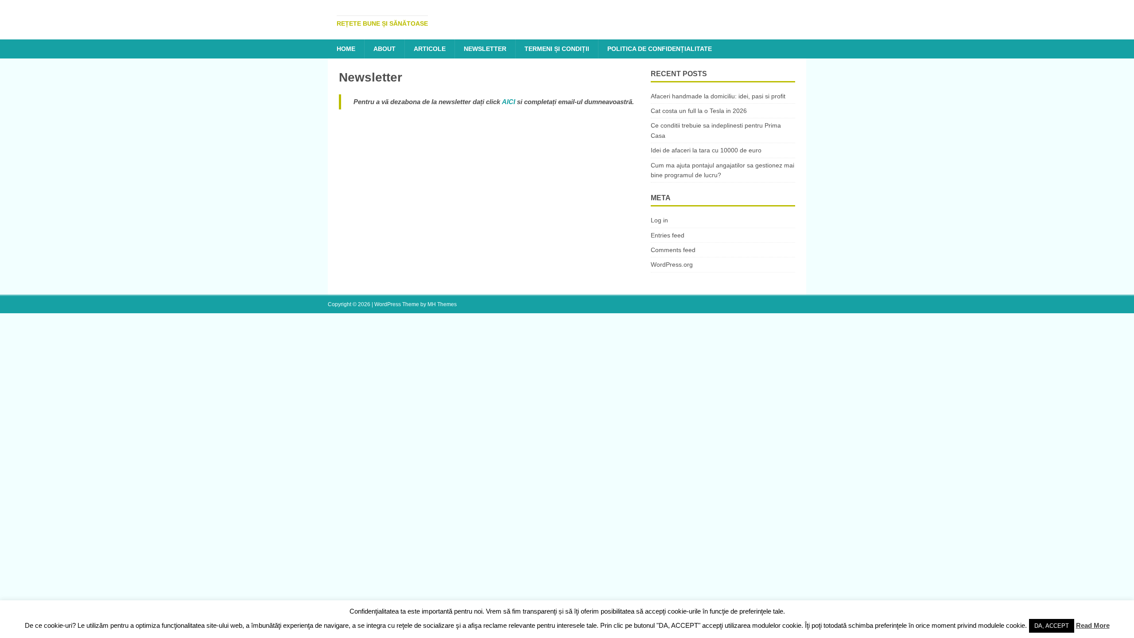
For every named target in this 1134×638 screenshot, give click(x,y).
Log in (659, 220)
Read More (1093, 625)
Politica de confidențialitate (659, 48)
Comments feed (673, 249)
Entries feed (667, 235)
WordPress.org (672, 264)
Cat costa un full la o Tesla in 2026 (699, 110)
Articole (430, 48)
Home (346, 48)
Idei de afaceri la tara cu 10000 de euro (706, 150)
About (384, 48)
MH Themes (442, 304)
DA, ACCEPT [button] (1051, 625)
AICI (508, 101)
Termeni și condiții (556, 48)
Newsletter (485, 48)
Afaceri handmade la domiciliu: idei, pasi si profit (718, 96)
